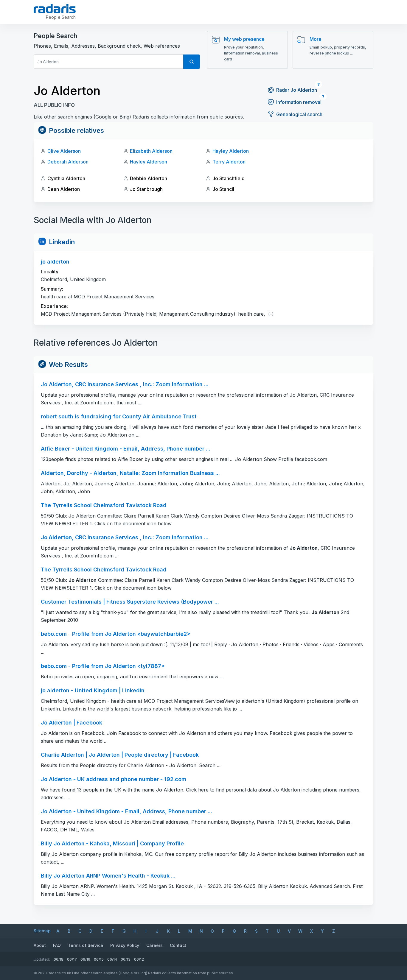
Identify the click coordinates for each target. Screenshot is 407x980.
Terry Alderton (229, 162)
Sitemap (42, 930)
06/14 (112, 959)
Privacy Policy (124, 945)
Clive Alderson (64, 151)
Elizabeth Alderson (151, 151)
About (40, 945)
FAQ (57, 945)
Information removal (298, 102)
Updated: (42, 959)
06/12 (139, 959)
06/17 (72, 959)
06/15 (99, 959)
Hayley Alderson (148, 162)
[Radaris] (55, 8)
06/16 (85, 959)
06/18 (58, 959)
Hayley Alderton (230, 151)
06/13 (126, 959)
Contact (178, 945)
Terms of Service (85, 945)
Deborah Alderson (67, 162)
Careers (154, 945)
